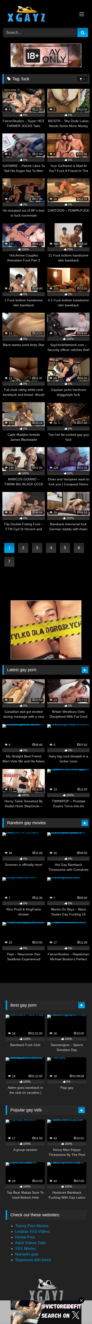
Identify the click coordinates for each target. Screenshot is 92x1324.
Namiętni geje (26, 1254)
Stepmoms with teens (33, 1260)
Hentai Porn (25, 1237)
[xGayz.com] (37, 14)
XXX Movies (25, 1249)
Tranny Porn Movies (32, 1226)
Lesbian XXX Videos (32, 1232)
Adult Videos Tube (30, 1243)
